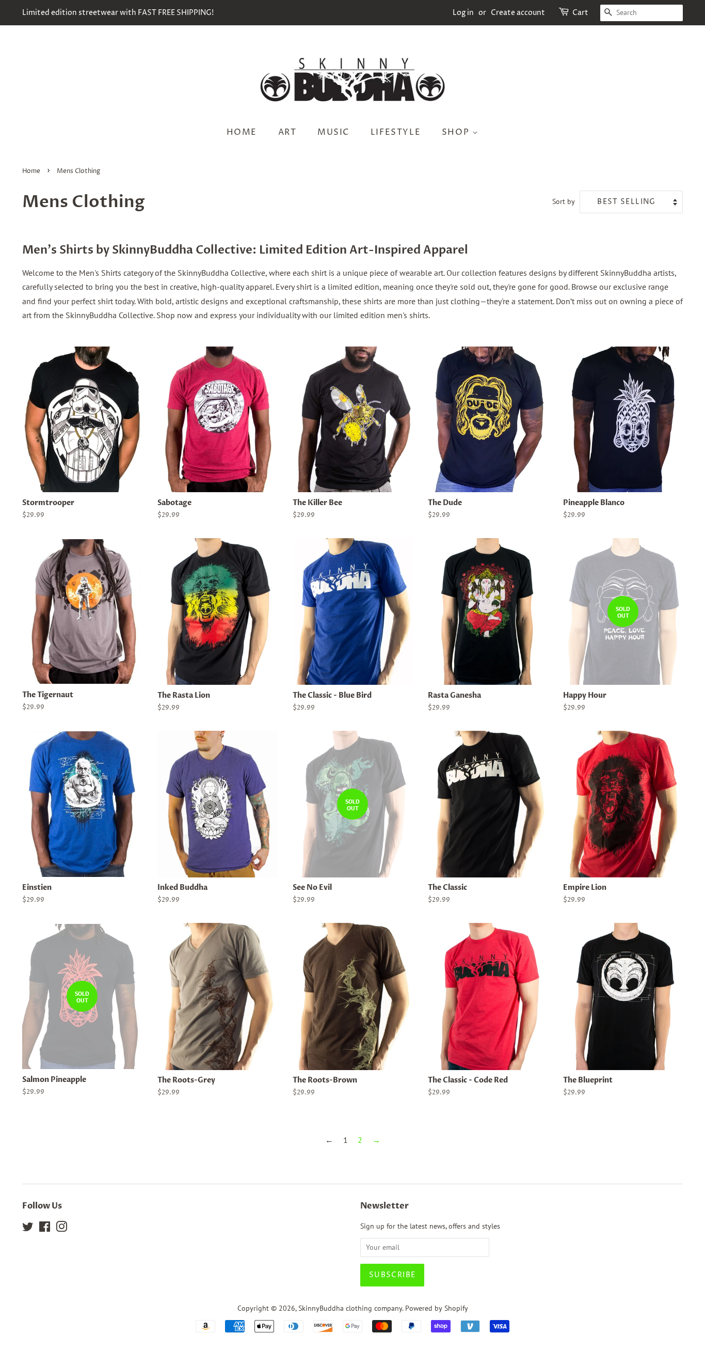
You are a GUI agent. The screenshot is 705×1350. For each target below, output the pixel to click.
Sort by (563, 201)
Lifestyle (396, 132)
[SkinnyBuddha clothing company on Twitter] (28, 1228)
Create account (518, 13)
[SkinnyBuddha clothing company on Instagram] (61, 1228)
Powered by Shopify (436, 1308)
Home (242, 132)
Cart (580, 13)
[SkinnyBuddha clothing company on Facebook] (45, 1228)
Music (333, 132)
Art (287, 132)
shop (457, 132)
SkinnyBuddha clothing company (350, 1308)
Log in (463, 13)
